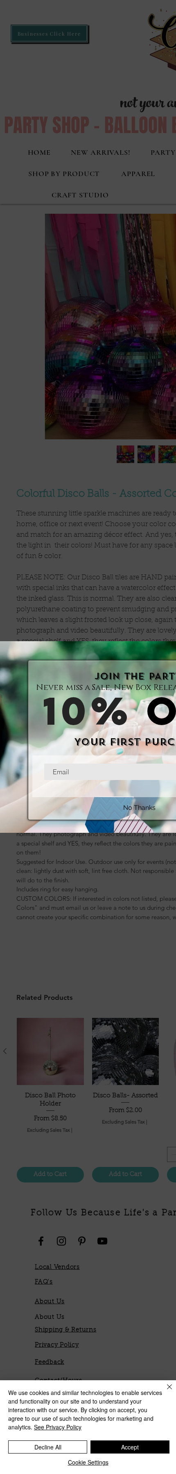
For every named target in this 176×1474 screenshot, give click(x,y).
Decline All (47, 1447)
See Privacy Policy (57, 1427)
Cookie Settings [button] (88, 1462)
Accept (130, 1447)
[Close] (164, 1392)
